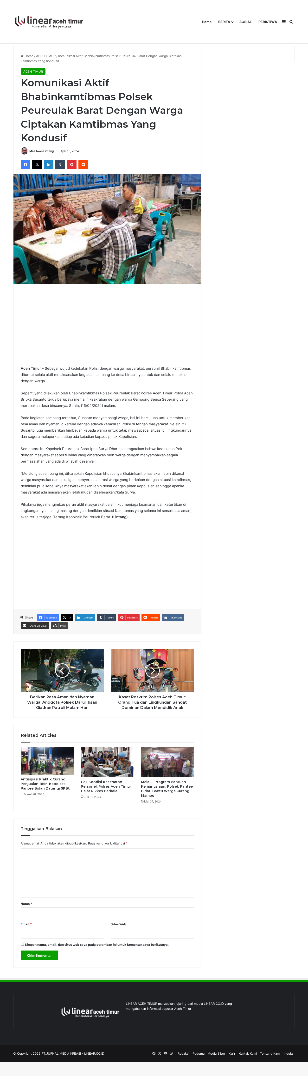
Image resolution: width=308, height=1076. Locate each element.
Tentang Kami (270, 1053)
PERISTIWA (267, 22)
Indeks (289, 1053)
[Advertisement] (107, 324)
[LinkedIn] (48, 164)
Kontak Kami (248, 1053)
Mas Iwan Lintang (41, 151)
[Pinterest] (72, 164)
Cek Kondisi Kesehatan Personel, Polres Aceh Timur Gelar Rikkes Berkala (106, 786)
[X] (37, 164)
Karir (232, 1053)
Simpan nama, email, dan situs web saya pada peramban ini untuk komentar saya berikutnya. (97, 944)
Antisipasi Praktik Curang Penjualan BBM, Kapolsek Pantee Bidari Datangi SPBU (46, 784)
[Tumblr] (60, 164)
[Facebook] (25, 164)
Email (26, 924)
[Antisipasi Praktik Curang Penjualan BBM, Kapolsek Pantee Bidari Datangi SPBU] (47, 761)
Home (207, 22)
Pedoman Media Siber (208, 1053)
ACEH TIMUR (46, 56)
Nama (26, 904)
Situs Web (118, 924)
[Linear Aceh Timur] (49, 21)
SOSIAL (245, 22)
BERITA (224, 22)
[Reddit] (83, 164)
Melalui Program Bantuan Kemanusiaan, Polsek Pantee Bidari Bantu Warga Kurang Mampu (167, 789)
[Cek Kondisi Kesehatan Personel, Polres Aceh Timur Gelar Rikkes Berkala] (107, 762)
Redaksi (183, 1053)
